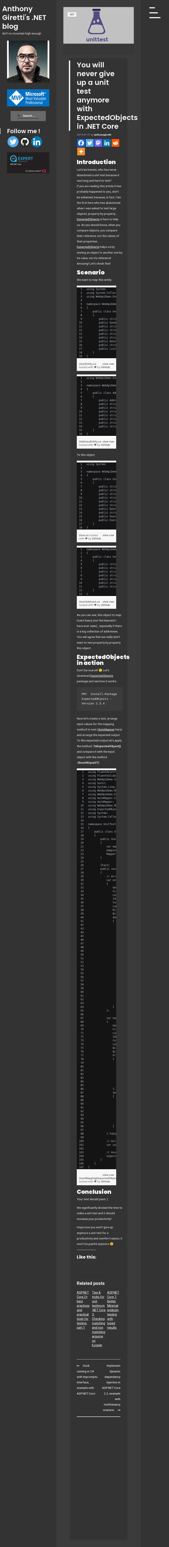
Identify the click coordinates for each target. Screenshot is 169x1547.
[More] (81, 151)
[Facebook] (81, 143)
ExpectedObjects (88, 219)
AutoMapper (106, 729)
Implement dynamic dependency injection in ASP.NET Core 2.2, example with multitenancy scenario (111, 1388)
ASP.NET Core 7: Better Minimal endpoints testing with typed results (114, 1310)
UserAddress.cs (89, 601)
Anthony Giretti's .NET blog (24, 17)
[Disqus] (98, 1476)
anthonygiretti (102, 134)
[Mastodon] (98, 143)
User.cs (84, 535)
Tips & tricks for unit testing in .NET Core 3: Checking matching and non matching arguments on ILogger (99, 1319)
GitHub (105, 367)
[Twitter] (12, 141)
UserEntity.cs (87, 363)
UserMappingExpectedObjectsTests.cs (104, 1178)
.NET (72, 14)
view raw (108, 363)
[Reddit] (115, 143)
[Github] (24, 141)
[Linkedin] (36, 141)
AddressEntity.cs (90, 441)
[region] (96, 322)
